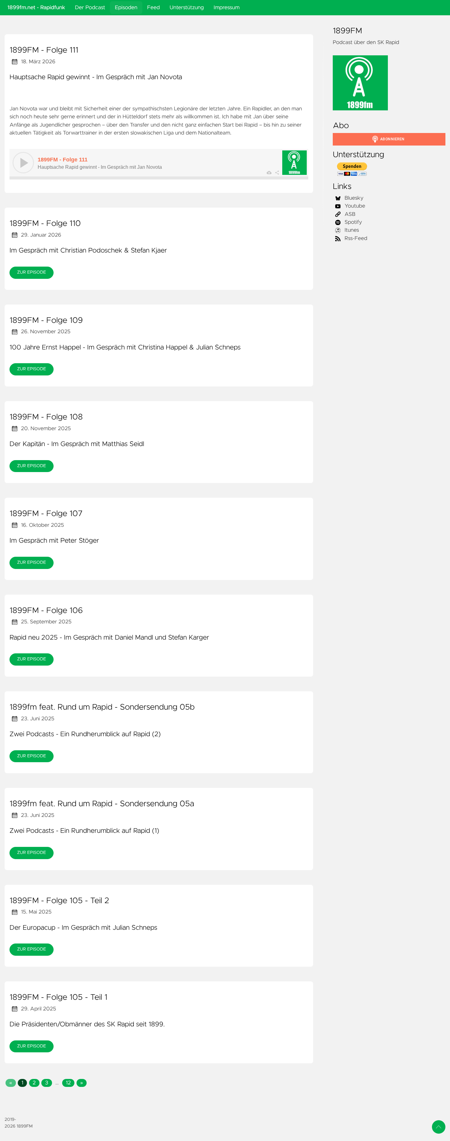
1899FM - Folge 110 (45, 224)
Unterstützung (187, 7)
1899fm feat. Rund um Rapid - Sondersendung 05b (102, 707)
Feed (153, 7)
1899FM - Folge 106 (46, 611)
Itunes (351, 230)
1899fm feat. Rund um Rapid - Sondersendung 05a (101, 804)
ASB (349, 214)
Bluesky (353, 198)
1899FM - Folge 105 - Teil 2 (59, 901)
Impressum (227, 7)
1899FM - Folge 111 (43, 50)
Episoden (126, 7)
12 (68, 1083)
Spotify (352, 222)
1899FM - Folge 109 (46, 321)
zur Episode (31, 272)
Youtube (354, 206)
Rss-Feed (355, 238)
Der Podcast (90, 7)
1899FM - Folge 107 (46, 514)
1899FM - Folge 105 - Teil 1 (58, 998)
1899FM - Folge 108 (46, 417)
